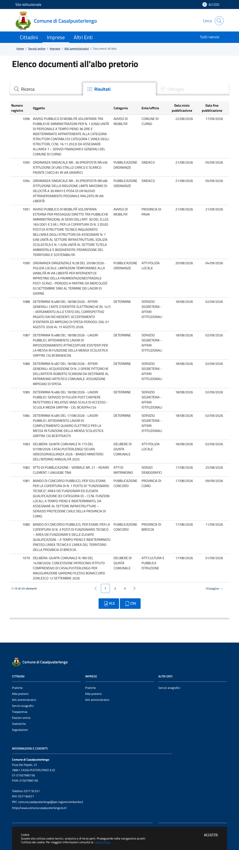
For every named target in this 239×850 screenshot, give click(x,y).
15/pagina (212, 588)
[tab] (46, 89)
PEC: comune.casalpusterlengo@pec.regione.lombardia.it (47, 802)
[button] (20, 108)
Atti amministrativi (24, 699)
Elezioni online (21, 717)
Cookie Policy (102, 842)
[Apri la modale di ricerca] (219, 20)
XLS (112, 603)
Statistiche (19, 723)
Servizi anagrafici (23, 705)
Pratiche (17, 687)
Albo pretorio (20, 693)
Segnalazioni (20, 729)
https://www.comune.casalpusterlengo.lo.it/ (39, 808)
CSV (133, 603)
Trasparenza (19, 711)
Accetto (211, 834)
